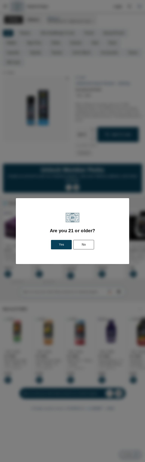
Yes (61, 244)
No (84, 244)
